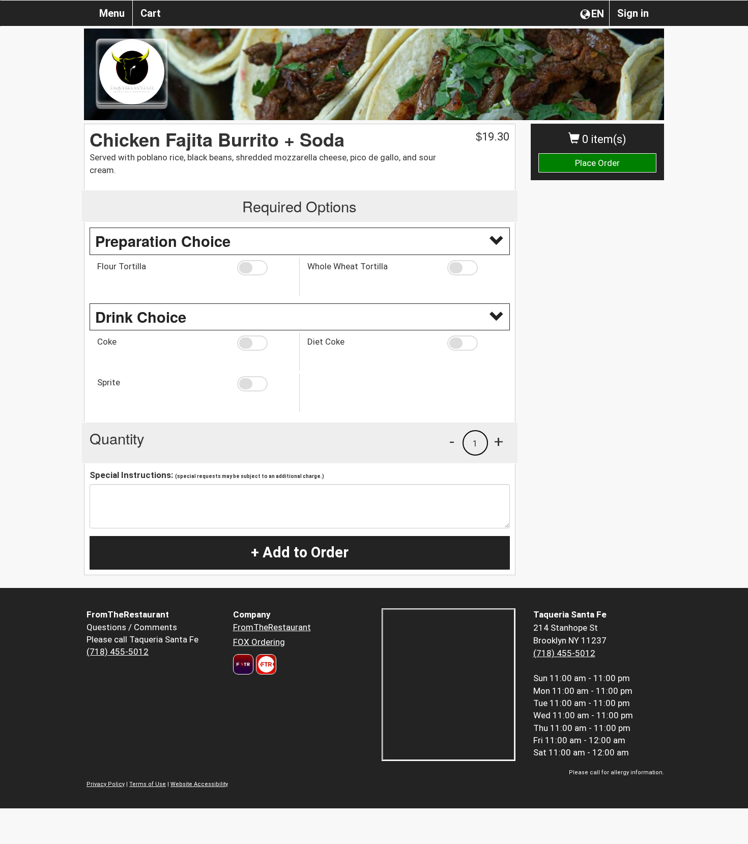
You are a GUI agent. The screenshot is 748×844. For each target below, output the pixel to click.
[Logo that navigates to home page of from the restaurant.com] (243, 664)
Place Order (597, 163)
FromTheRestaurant (272, 627)
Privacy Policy (106, 784)
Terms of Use (147, 784)
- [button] (451, 441)
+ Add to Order (300, 552)
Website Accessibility (199, 784)
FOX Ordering (259, 642)
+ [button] (498, 441)
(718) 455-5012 (118, 651)
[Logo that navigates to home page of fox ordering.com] (264, 664)
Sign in (633, 13)
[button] (264, 267)
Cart (150, 13)
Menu (112, 13)
